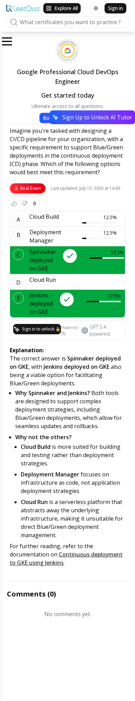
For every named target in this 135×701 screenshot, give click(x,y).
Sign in (115, 8)
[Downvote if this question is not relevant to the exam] (24, 203)
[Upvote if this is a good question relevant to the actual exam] (14, 203)
